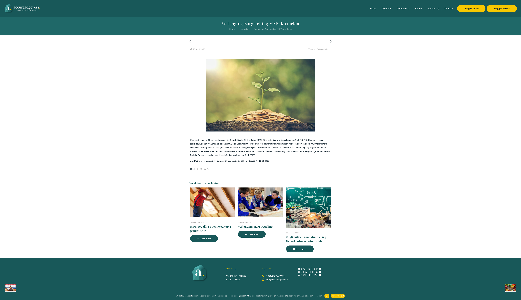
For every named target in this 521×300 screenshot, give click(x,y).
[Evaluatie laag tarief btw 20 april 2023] (513, 289)
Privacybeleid (338, 296)
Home (232, 29)
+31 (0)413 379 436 (275, 275)
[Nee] (517, 296)
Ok (327, 296)
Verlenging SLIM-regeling (255, 226)
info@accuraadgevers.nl (277, 279)
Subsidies (244, 29)
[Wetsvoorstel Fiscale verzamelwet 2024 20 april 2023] (8, 289)
